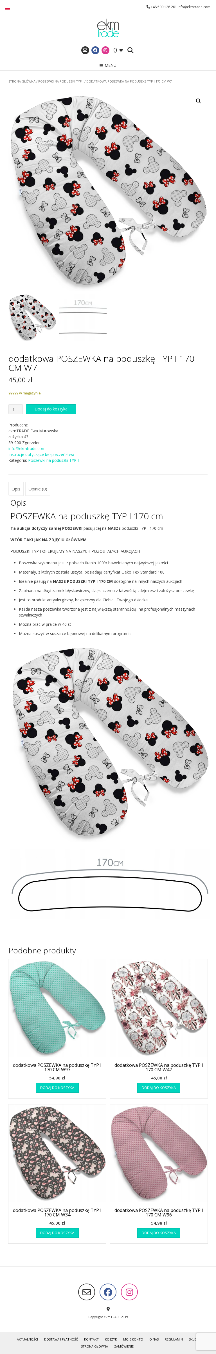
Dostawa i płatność (61, 1339)
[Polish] (7, 8)
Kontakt (91, 1339)
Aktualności (27, 1339)
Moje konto (133, 1339)
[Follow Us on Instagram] (105, 50)
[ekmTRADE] (108, 28)
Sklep (193, 1339)
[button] (199, 101)
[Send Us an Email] (85, 50)
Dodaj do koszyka (51, 409)
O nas (154, 1339)
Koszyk (111, 1339)
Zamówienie (124, 1346)
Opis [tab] (16, 489)
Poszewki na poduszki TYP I (61, 81)
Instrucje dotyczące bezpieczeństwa (41, 454)
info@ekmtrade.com (27, 448)
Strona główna (21, 81)
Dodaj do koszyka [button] (57, 1087)
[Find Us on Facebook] (95, 50)
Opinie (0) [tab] (37, 489)
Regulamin (174, 1339)
